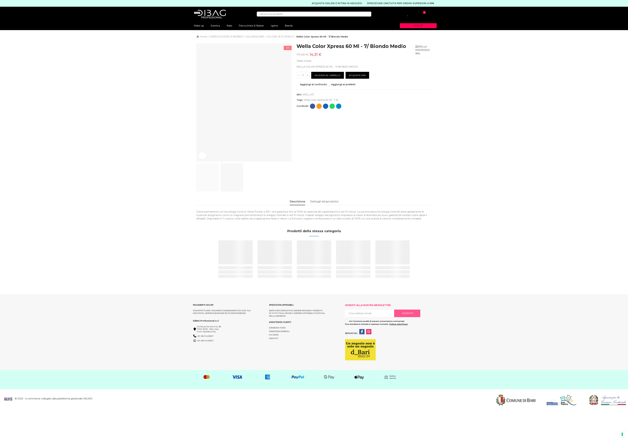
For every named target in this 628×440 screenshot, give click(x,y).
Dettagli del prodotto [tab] (324, 201)
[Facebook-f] (362, 331)
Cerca (366, 14)
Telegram (338, 106)
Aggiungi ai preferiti (343, 84)
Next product (429, 36)
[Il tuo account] (392, 14)
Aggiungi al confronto (313, 84)
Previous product (421, 36)
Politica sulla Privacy (398, 324)
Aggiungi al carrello (327, 75)
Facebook (312, 106)
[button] (418, 25)
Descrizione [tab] (297, 201)
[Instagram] (368, 331)
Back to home (425, 36)
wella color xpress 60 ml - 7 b (321, 100)
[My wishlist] (408, 14)
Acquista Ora (357, 75)
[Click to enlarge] (202, 155)
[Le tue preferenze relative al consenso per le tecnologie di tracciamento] (622, 434)
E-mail (319, 106)
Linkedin (325, 106)
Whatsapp (332, 106)
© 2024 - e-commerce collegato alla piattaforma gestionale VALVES (53, 398)
